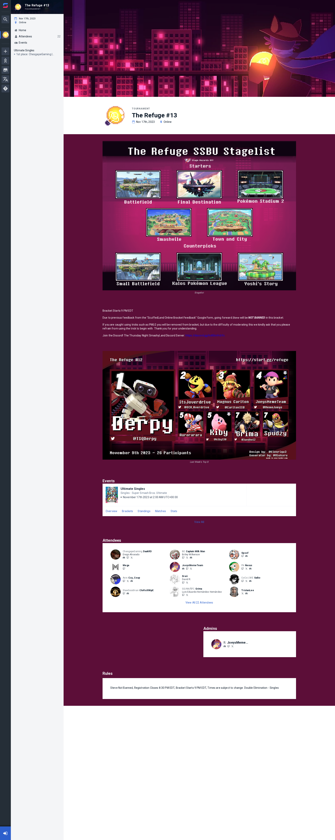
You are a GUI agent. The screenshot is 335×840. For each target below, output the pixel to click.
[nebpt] (250, 581)
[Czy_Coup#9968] (131, 581)
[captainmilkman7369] (191, 557)
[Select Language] (5, 79)
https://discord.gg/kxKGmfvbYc (205, 335)
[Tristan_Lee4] (242, 593)
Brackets (127, 511)
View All (199, 522)
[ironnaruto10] (183, 557)
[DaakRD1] (131, 557)
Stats (174, 511)
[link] (124, 557)
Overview (111, 511)
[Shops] (5, 70)
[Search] (5, 19)
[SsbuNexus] (246, 568)
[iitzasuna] (242, 580)
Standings (144, 511)
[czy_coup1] (124, 580)
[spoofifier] (242, 556)
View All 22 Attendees (199, 602)
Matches (160, 511)
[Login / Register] (5, 833)
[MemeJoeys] (191, 568)
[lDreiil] (183, 582)
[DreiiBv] (187, 582)
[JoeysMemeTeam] (187, 568)
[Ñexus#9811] (250, 568)
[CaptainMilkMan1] (187, 557)
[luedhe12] (187, 595)
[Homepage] (5, 5)
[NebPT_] (246, 580)
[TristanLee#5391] (246, 593)
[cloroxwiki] (124, 593)
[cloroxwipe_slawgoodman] (128, 593)
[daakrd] (124, 557)
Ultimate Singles (133, 489)
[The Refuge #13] (5, 35)
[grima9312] (183, 595)
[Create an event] (5, 51)
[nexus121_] (242, 568)
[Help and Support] (5, 88)
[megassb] (124, 568)
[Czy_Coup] (128, 580)
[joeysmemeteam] (183, 568)
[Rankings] (5, 60)
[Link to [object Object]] (116, 554)
